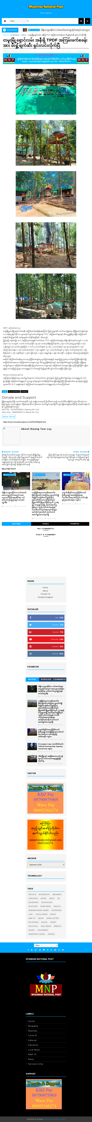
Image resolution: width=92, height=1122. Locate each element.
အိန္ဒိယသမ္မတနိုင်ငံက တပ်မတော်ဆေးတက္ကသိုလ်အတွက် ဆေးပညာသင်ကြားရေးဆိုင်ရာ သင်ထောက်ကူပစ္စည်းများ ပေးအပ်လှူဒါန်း (14, 497)
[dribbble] (47, 950)
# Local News (14, 391)
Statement (43, 930)
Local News (14, 35)
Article (32, 894)
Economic (34, 902)
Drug (52, 898)
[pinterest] (40, 950)
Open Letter (52, 918)
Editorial (32, 1040)
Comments (59, 679)
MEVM (53, 914)
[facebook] (28, 950)
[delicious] (63, 950)
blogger (16, 524)
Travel (51, 934)
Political (33, 926)
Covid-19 (32, 1035)
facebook (74, 524)
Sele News (46, 926)
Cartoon (33, 898)
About (45, 591)
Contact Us (45, 594)
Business (57, 894)
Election (33, 906)
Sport (32, 930)
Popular (46, 679)
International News (39, 910)
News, (28, 51)
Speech (57, 926)
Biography (44, 894)
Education (47, 902)
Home (5, 35)
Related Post (9, 469)
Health (57, 906)
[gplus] (36, 950)
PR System (33, 922)
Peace (44, 922)
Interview (56, 910)
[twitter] (31, 950)
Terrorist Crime (37, 934)
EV (59, 898)
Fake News (45, 906)
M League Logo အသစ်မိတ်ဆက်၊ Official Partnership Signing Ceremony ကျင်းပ (51, 746)
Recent (32, 679)
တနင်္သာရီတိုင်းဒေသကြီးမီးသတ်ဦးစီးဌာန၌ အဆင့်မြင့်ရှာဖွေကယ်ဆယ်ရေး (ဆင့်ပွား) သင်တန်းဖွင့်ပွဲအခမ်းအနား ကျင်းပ (75, 496)
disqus (46, 524)
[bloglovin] (43, 950)
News (24, 35)
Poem (53, 922)
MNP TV (32, 918)
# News (24, 391)
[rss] (51, 950)
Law (31, 914)
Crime (43, 898)
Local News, (21, 51)
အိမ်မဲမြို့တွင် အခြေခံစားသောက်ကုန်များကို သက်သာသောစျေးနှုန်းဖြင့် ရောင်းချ (50, 758)
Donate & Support (45, 597)
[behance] (55, 950)
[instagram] (59, 950)
